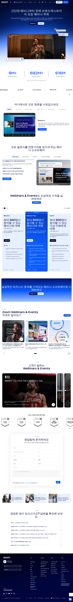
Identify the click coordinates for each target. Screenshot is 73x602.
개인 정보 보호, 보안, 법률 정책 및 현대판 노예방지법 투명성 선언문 (65, 584)
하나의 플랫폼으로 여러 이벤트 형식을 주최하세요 (13, 161)
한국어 (5, 566)
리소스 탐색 (68, 315)
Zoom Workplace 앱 (44, 561)
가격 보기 (41, 24)
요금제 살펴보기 (37, 203)
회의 (45, 2)
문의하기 (63, 575)
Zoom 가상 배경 (43, 575)
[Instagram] (14, 593)
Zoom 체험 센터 (54, 571)
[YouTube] (9, 593)
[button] (69, 353)
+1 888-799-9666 (54, 561)
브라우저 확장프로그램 (45, 568)
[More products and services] (70, 2)
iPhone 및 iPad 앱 (44, 572)
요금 (35, 2)
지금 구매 (7, 241)
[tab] (9, 109)
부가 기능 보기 (6, 269)
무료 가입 (65, 2)
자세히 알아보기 (43, 129)
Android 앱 (42, 574)
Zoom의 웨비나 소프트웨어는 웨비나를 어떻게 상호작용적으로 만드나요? (29, 538)
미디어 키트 (32, 580)
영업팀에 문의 (59, 2)
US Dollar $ (6, 569)
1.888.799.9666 (7, 590)
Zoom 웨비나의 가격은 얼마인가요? (20, 545)
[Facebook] (11, 593)
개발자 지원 (63, 581)
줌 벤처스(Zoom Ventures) (33, 587)
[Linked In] (4, 593)
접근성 (62, 577)
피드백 (62, 574)
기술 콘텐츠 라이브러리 (65, 572)
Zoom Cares (32, 578)
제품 (10, 2)
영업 (52, 558)
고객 (31, 563)
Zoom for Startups (54, 573)
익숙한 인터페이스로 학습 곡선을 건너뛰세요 (12, 175)
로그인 (50, 2)
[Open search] (39, 2)
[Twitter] (6, 593)
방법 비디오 (63, 579)
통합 (31, 569)
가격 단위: (66, 208)
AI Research (32, 584)
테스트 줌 (63, 561)
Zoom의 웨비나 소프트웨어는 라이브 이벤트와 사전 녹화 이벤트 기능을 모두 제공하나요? (33, 534)
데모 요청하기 (53, 567)
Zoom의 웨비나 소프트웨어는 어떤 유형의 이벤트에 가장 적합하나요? (28, 526)
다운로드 (42, 558)
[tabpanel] (36, 125)
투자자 (31, 573)
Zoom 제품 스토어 (33, 589)
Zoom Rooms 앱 (44, 563)
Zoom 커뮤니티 (64, 569)
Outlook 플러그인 (44, 570)
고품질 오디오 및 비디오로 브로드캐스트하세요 (13, 172)
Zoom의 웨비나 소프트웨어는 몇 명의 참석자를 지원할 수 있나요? (27, 530)
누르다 (31, 575)
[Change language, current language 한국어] (42, 2)
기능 (25, 2)
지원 (54, 2)
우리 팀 (31, 565)
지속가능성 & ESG (33, 576)
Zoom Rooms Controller (43, 566)
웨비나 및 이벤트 (54, 569)
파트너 (31, 571)
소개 (31, 558)
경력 (31, 567)
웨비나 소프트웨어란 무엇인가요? (19, 522)
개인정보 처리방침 (28, 483)
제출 (58, 482)
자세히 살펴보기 (7, 180)
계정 (62, 563)
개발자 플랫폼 (32, 582)
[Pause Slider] (69, 94)
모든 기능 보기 (11, 269)
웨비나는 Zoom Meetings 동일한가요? (21, 541)
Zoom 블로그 (32, 561)
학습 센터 (63, 567)
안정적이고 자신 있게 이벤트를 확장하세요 (12, 164)
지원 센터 (63, 565)
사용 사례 (30, 2)
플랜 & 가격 (53, 565)
